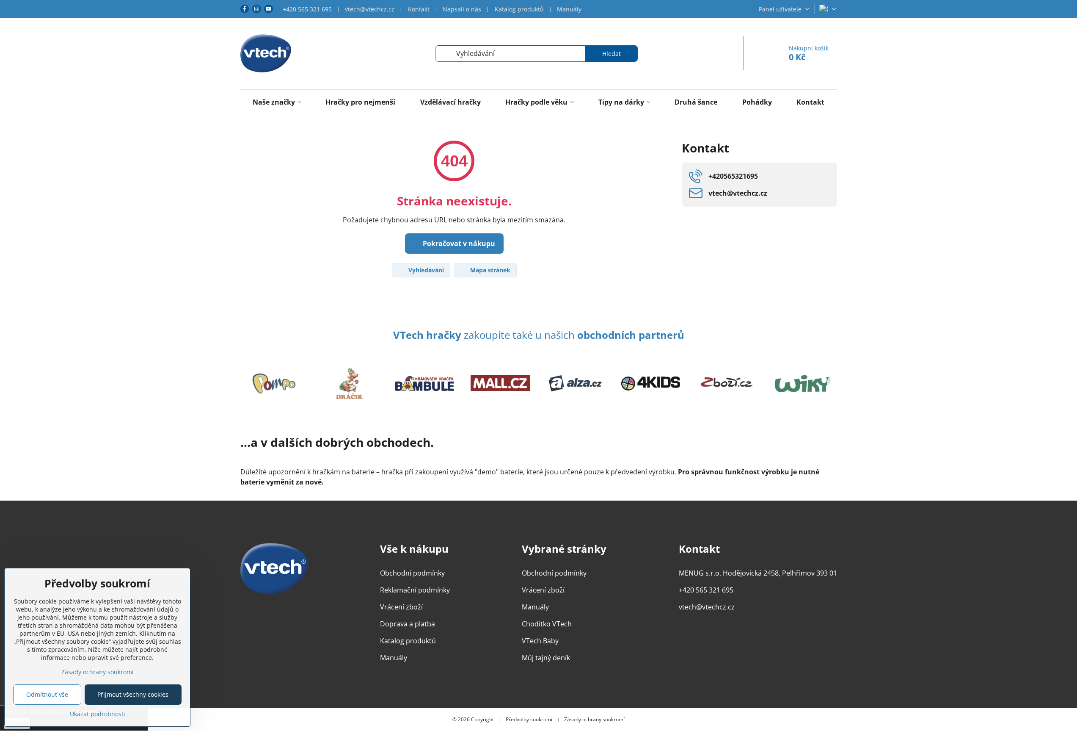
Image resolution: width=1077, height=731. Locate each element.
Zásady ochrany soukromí (594, 719)
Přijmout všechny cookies (132, 694)
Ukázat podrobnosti (97, 714)
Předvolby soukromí (529, 719)
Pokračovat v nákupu (458, 243)
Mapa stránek (489, 270)
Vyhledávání (425, 270)
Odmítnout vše (47, 694)
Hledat (611, 54)
